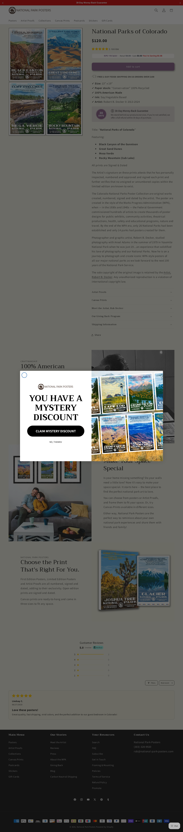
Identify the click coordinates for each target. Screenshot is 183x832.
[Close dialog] (24, 375)
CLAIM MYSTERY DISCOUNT (56, 431)
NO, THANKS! (55, 441)
